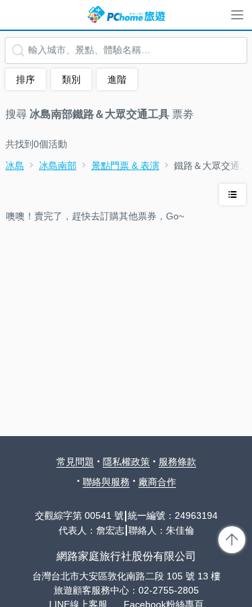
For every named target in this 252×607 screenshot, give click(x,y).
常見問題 (75, 461)
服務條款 (177, 461)
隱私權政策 (126, 461)
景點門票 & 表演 (125, 165)
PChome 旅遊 (126, 15)
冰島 (14, 165)
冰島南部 (58, 165)
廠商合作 (157, 481)
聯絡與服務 (106, 481)
